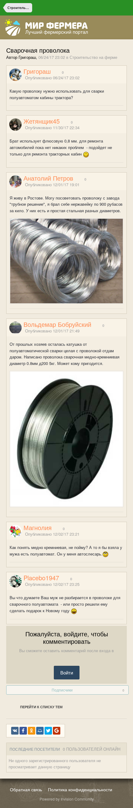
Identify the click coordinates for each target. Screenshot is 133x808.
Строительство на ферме (93, 57)
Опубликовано (52, 78)
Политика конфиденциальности (80, 789)
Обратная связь (26, 789)
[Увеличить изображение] (66, 260)
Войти (66, 672)
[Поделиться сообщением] (125, 78)
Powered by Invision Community (67, 798)
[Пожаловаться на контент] (116, 78)
